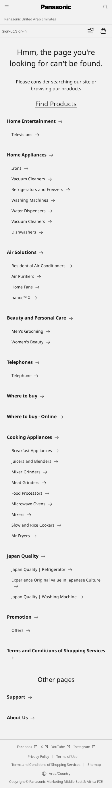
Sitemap (94, 764)
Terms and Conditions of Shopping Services (45, 764)
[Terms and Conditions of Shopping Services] (56, 657)
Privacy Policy (38, 756)
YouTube (58, 746)
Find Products (56, 103)
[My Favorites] (90, 30)
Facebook (24, 746)
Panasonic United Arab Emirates (30, 19)
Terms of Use (67, 756)
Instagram (82, 746)
